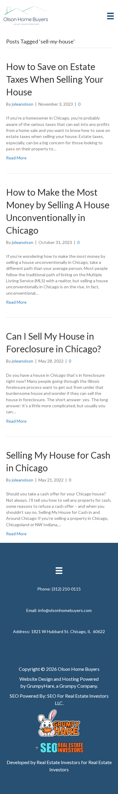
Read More (16, 157)
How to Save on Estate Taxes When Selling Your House (54, 79)
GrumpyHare (40, 686)
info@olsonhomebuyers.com (65, 610)
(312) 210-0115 (66, 588)
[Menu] (110, 16)
